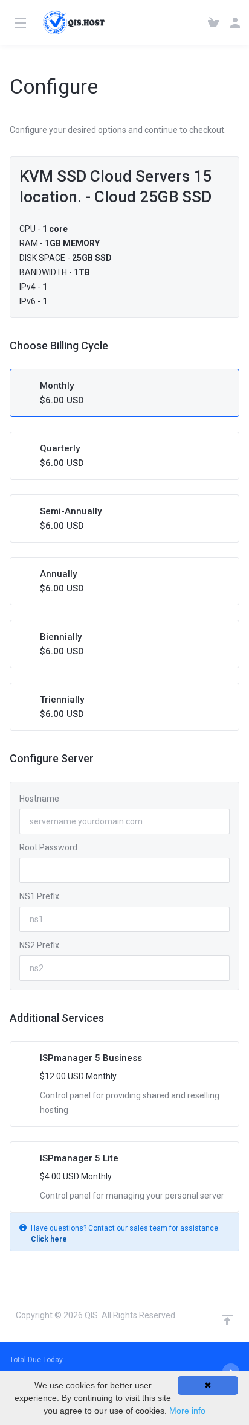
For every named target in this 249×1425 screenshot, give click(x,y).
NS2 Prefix (39, 945)
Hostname (39, 798)
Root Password (48, 847)
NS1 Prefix (39, 896)
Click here (49, 1239)
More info (187, 1410)
